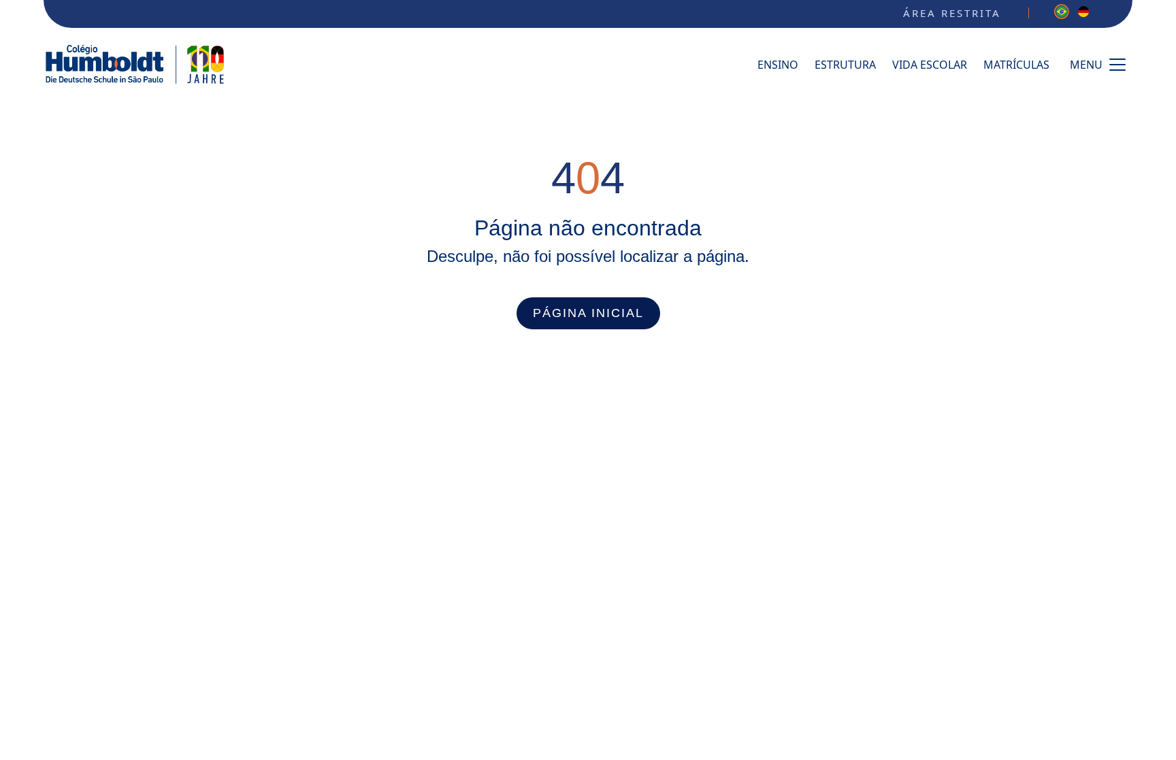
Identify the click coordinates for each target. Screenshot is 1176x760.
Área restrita (952, 13)
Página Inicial (588, 313)
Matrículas (1016, 64)
